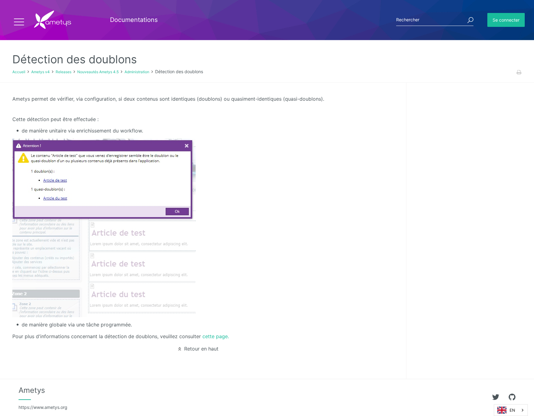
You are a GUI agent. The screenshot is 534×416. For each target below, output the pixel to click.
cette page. (215, 336)
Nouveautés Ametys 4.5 (98, 71)
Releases (63, 71)
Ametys (43, 398)
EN (512, 410)
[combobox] (511, 410)
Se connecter (506, 20)
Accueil (18, 71)
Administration (137, 71)
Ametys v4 (40, 71)
